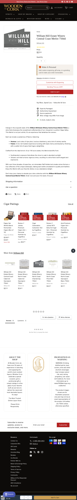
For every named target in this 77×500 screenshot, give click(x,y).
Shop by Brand (25, 14)
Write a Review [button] (65, 317)
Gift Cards (14, 446)
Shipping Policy (15, 466)
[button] (73, 250)
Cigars (58, 18)
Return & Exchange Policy (19, 463)
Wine (47, 18)
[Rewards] (9, 494)
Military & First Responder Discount (19, 479)
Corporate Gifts (15, 443)
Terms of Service (16, 469)
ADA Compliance (16, 483)
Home (38, 31)
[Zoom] (17, 39)
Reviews (13, 455)
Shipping (39, 78)
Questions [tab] (21, 320)
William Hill (40, 43)
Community (14, 475)
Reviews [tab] (8, 320)
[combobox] (37, 8)
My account (14, 486)
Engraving (63, 14)
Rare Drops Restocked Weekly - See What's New (32, 1)
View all (70, 204)
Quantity (40, 57)
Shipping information (14, 181)
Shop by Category (46, 14)
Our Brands (14, 458)
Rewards (13, 449)
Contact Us (14, 441)
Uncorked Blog (15, 452)
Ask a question (12, 187)
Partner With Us (15, 461)
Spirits (9, 14)
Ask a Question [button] (49, 317)
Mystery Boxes (34, 18)
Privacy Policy (15, 472)
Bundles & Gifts (14, 18)
